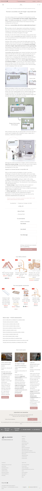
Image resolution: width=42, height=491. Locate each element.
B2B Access (24, 453)
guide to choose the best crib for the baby (15, 199)
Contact (23, 438)
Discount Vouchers (5, 472)
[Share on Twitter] (21, 206)
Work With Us (24, 441)
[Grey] (15, 309)
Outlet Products (4, 470)
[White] (10, 278)
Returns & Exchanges (26, 447)
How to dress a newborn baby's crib (10, 334)
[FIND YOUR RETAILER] (1, 429)
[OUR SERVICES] (32, 429)
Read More (5, 397)
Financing (3, 475)
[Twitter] (6, 483)
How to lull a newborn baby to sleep (10, 336)
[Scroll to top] (40, 488)
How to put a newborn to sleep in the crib (12, 328)
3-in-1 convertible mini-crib (18, 36)
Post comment (28, 249)
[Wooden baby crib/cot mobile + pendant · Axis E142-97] (21, 265)
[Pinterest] (4, 483)
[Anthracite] (6, 278)
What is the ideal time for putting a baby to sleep (13, 332)
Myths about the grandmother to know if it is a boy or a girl (15, 340)
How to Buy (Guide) (25, 464)
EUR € (38, 1)
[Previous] (4, 271)
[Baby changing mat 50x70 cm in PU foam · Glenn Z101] (16, 292)
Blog (23, 476)
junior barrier (17, 91)
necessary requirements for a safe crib (15, 195)
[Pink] (16, 309)
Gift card (23, 475)
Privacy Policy (24, 458)
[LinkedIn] (3, 483)
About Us (23, 440)
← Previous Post (21, 214)
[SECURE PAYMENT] (21, 429)
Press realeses (24, 472)
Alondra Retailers (21, 1)
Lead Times (4, 466)
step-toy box (32, 91)
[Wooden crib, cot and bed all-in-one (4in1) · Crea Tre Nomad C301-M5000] (34, 265)
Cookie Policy (24, 456)
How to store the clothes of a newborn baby (12, 338)
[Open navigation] (6, 4)
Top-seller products (21, 256)
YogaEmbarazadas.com (21, 389)
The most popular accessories (21, 285)
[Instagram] (2, 483)
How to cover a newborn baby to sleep (11, 326)
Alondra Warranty (25, 443)
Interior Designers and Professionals (28, 452)
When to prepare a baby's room (10, 330)
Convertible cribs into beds (11, 52)
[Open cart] (39, 4)
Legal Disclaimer (25, 455)
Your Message (24, 235)
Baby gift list (24, 473)
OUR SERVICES (36, 429)
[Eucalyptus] (5, 278)
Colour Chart (24, 466)
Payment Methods (5, 473)
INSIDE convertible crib (15, 20)
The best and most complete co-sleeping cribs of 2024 (15, 342)
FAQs (23, 470)
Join (32, 419)
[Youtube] (7, 1)
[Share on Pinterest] (22, 206)
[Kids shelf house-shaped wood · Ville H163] (26, 292)
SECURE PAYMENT (27, 429)
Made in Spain (24, 444)
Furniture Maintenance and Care (28, 469)
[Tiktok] (5, 483)
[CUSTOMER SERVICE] (11, 429)
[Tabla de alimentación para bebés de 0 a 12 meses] (35, 357)
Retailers (23, 446)
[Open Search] (37, 4)
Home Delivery (4, 469)
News (11, 8)
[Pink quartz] (8, 278)
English (34, 1)
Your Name (23, 223)
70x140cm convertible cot (27, 55)
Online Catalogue (25, 467)
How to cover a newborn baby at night (11, 323)
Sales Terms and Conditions (27, 450)
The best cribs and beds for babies (10, 321)
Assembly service (5, 467)
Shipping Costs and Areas (6, 464)
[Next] (38, 271)
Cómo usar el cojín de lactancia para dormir (6, 364)
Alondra (8, 8)
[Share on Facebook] (19, 206)
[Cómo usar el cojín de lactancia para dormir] (6, 357)
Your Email (23, 229)
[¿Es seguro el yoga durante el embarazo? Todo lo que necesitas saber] (21, 357)
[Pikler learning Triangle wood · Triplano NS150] (8, 265)
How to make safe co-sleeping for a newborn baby (14, 319)
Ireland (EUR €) (33, 487)
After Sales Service (25, 449)
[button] (32, 278)
